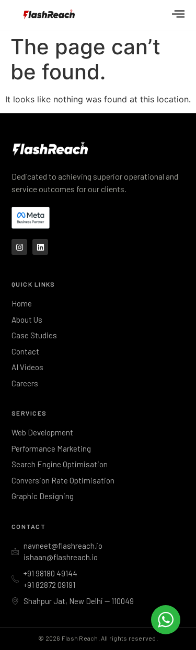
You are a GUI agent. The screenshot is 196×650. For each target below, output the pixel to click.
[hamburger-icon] (178, 15)
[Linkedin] (40, 247)
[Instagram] (19, 247)
